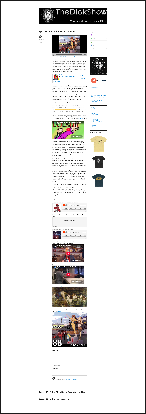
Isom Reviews (93, 125)
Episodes (40, 42)
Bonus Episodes (94, 110)
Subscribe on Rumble (94, 87)
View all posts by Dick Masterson (71, 379)
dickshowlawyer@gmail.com (68, 76)
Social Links (93, 122)
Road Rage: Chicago (95, 116)
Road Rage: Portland (95, 118)
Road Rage (93, 113)
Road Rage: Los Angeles (96, 115)
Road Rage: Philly (95, 114)
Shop (92, 126)
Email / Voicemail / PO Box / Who (97, 121)
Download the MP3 (56, 56)
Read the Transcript (74, 56)
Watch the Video (65, 56)
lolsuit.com (80, 118)
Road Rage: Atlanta (95, 120)
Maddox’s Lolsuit (94, 124)
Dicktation (93, 112)
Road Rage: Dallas (95, 119)
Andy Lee (59, 311)
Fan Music (93, 108)
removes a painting (61, 286)
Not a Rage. (82, 78)
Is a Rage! (82, 75)
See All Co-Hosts (57, 81)
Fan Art (92, 107)
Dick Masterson (41, 39)
